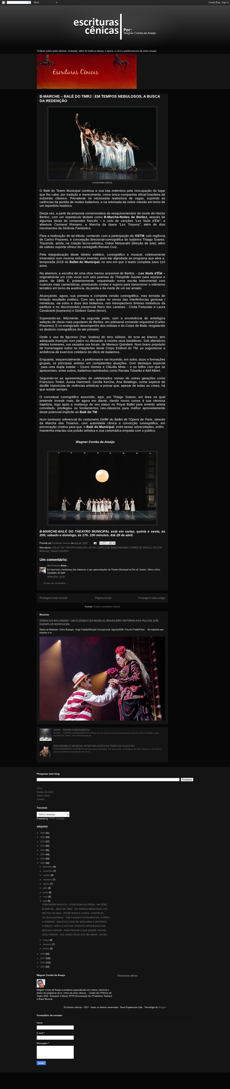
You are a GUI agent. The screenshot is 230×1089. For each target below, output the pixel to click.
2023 (43, 846)
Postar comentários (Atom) (107, 606)
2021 (43, 854)
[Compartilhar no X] (107, 543)
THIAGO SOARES (59, 551)
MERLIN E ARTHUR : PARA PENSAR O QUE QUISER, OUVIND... (75, 930)
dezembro (48, 866)
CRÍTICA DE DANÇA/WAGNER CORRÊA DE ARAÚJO (125, 547)
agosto (46, 884)
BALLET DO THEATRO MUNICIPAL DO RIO (74, 547)
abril (45, 901)
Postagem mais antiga (152, 598)
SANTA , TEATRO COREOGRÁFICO (71, 730)
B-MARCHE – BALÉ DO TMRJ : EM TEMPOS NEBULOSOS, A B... (75, 909)
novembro (48, 871)
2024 (43, 841)
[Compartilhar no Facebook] (110, 543)
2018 (43, 954)
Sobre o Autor (43, 795)
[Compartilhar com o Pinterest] (114, 543)
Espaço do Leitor (45, 792)
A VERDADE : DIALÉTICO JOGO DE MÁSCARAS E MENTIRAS (74, 922)
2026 (43, 833)
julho (45, 888)
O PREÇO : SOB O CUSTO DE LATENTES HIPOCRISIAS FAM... (74, 926)
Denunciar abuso (128, 975)
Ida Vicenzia (53, 565)
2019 (43, 863)
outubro (47, 875)
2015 (43, 967)
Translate (60, 818)
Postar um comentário (54, 583)
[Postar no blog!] (104, 543)
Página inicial (103, 598)
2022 (43, 850)
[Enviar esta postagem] (94, 543)
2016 (43, 962)
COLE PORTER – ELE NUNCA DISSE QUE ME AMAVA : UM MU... (75, 934)
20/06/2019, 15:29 (56, 577)
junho (46, 892)
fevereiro (47, 944)
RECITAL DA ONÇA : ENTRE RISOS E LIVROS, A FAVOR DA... (74, 913)
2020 (43, 858)
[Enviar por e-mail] (101, 543)
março (46, 940)
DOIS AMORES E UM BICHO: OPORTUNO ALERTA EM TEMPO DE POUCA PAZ (94, 746)
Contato (40, 799)
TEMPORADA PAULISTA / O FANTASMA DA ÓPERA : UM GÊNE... (75, 904)
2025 (43, 837)
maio (45, 896)
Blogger (162, 1007)
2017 (43, 958)
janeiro (46, 948)
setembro (48, 879)
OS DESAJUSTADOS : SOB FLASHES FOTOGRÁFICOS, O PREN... (76, 917)
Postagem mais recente (54, 598)
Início (39, 788)
